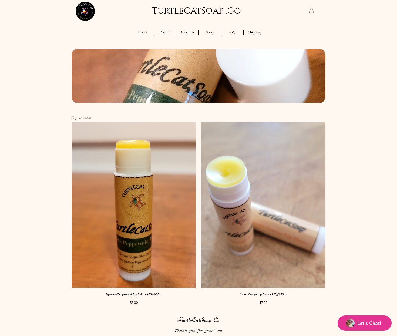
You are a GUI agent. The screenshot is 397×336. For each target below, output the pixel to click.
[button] (311, 10)
